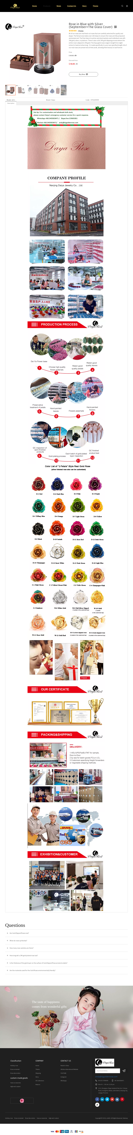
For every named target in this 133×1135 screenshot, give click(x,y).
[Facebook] (97, 1099)
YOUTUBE (63, 1073)
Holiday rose (14, 1065)
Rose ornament (15, 1069)
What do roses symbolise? (18, 941)
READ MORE (62, 1023)
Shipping (38, 1073)
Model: (9, 100)
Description (10, 103)
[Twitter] (107, 1099)
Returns (38, 1084)
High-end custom (15, 1086)
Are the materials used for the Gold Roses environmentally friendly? (32, 970)
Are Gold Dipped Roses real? (19, 933)
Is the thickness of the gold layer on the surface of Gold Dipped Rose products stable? (38, 963)
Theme (95, 6)
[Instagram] (117, 1099)
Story (84, 6)
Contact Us (71, 6)
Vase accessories (15, 1083)
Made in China (65, 1065)
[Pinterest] (122, 1099)
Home (34, 6)
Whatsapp (64, 1081)
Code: (88, 100)
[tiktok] (97, 1105)
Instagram (63, 1077)
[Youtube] (112, 1099)
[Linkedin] (102, 1099)
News (59, 6)
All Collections (40, 1081)
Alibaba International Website (69, 1069)
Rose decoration (15, 1073)
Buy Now (82, 74)
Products (46, 6)
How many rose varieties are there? (22, 948)
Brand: (48, 100)
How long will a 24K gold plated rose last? (24, 955)
